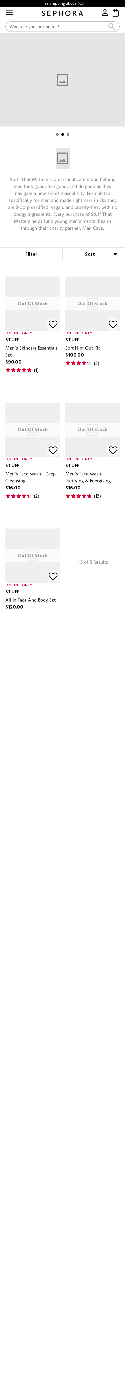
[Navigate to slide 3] (68, 134)
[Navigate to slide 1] (57, 134)
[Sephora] (62, 13)
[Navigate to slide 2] (62, 134)
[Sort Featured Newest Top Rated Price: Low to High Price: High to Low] (94, 254)
